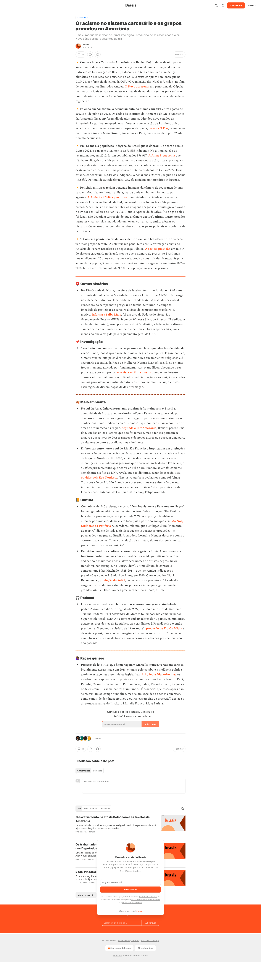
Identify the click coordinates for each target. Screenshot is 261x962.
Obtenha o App (145, 948)
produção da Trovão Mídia (164, 628)
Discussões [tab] (105, 808)
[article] (130, 826)
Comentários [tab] (83, 770)
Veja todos (84, 895)
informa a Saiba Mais (106, 314)
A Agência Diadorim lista (159, 674)
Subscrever (236, 5)
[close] (159, 844)
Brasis (86, 44)
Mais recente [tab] (90, 808)
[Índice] (3, 481)
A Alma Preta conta (161, 155)
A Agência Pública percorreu (107, 197)
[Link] (71, 283)
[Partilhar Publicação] (223, 5)
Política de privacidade (132, 902)
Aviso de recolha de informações (145, 899)
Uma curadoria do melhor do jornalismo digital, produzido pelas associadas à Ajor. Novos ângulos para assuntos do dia (116, 827)
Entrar (252, 5)
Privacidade (124, 940)
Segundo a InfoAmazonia (139, 428)
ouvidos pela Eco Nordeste (99, 477)
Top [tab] (79, 808)
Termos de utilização (148, 896)
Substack (117, 955)
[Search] (216, 5)
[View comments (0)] (90, 54)
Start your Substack (120, 948)
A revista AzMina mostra (134, 372)
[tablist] (90, 771)
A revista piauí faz (157, 249)
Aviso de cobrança (150, 940)
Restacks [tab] (97, 770)
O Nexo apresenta (137, 86)
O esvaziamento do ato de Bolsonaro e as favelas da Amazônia (113, 819)
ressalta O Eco (158, 128)
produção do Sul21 (112, 580)
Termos (135, 940)
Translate (82, 17)
